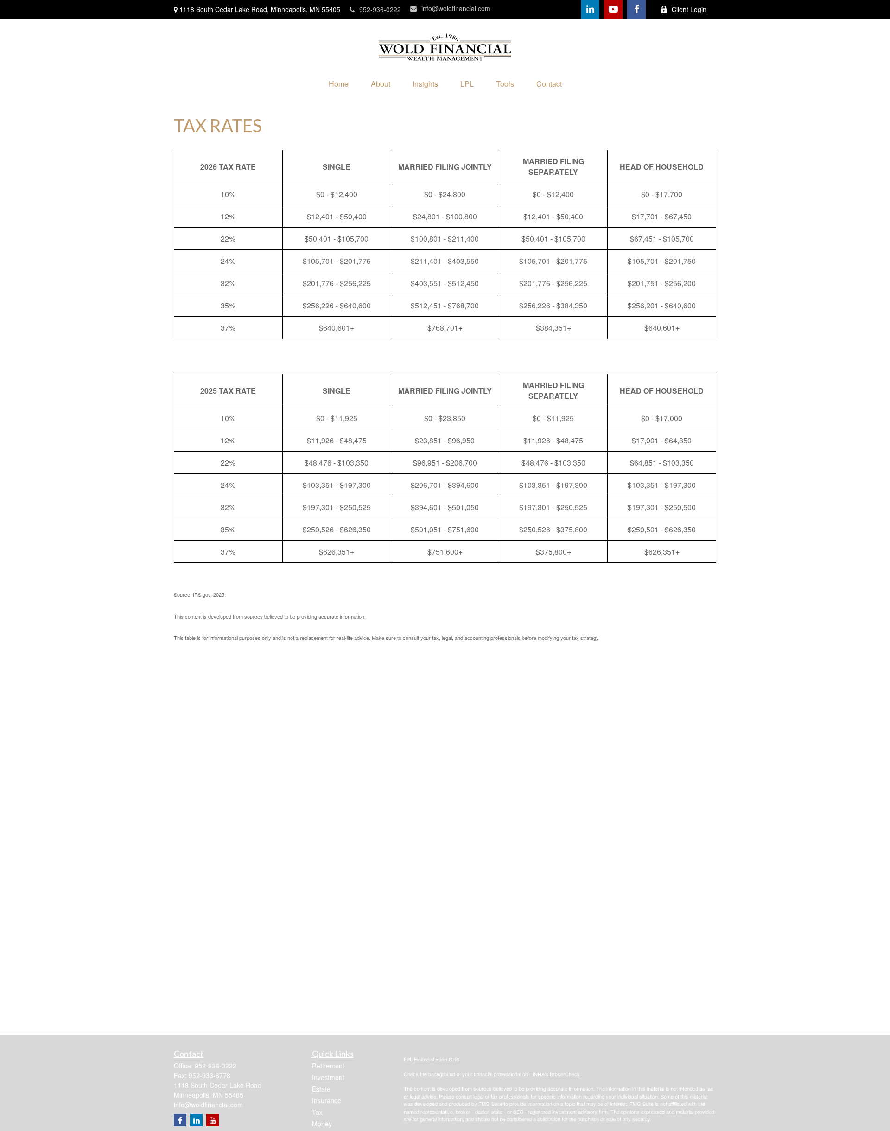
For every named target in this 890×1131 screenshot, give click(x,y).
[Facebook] (636, 9)
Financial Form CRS (436, 1059)
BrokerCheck (565, 1074)
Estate (321, 1088)
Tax (317, 1112)
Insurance (326, 1100)
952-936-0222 (380, 9)
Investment (328, 1077)
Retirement (328, 1065)
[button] (339, 83)
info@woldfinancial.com (455, 8)
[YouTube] (613, 9)
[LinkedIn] (590, 9)
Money (322, 1123)
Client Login (689, 9)
